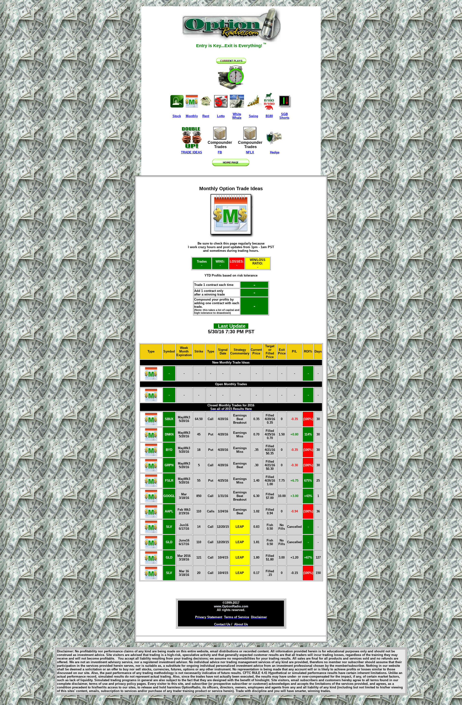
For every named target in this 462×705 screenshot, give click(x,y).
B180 (269, 116)
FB (220, 152)
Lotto (221, 116)
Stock (177, 116)
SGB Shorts (284, 116)
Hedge (274, 152)
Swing (253, 116)
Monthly (192, 116)
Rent (205, 116)
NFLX (250, 152)
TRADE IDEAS (191, 152)
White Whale (236, 116)
